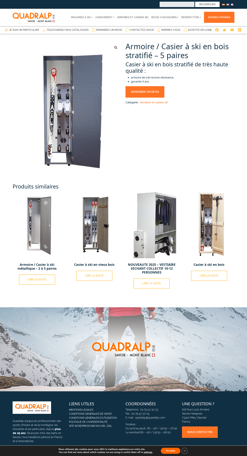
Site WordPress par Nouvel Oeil (90, 425)
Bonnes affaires (219, 17)
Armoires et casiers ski (132, 17)
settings (148, 452)
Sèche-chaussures (164, 17)
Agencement (103, 17)
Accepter (170, 450)
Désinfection (190, 17)
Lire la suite (37, 279)
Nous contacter (199, 432)
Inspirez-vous (170, 29)
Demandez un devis (109, 29)
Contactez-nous (142, 29)
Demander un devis (145, 91)
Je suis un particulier (24, 29)
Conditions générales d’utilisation (93, 417)
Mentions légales (81, 409)
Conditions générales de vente (90, 413)
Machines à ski (81, 17)
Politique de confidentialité (88, 421)
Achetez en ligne (200, 29)
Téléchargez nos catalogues (68, 29)
